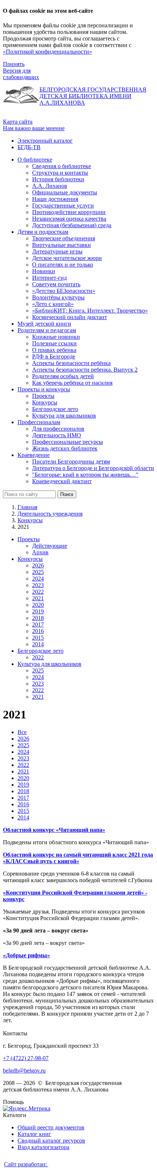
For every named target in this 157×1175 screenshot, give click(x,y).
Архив (40, 552)
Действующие (49, 546)
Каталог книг (34, 1134)
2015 (38, 638)
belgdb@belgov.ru (24, 1070)
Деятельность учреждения (50, 514)
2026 (38, 565)
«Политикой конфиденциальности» (47, 52)
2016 (38, 631)
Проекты (29, 539)
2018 (38, 618)
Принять (13, 64)
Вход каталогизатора (43, 1147)
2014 (38, 644)
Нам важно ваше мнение (34, 128)
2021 (38, 598)
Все (22, 732)
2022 (38, 592)
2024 (38, 578)
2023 (38, 585)
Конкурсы (30, 520)
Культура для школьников (49, 664)
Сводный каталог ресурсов (51, 1140)
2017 (38, 624)
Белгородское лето (41, 651)
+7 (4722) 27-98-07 (26, 1058)
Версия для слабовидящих (21, 73)
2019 (38, 611)
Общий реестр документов (51, 1127)
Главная (27, 507)
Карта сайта (17, 122)
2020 (38, 605)
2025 (38, 572)
